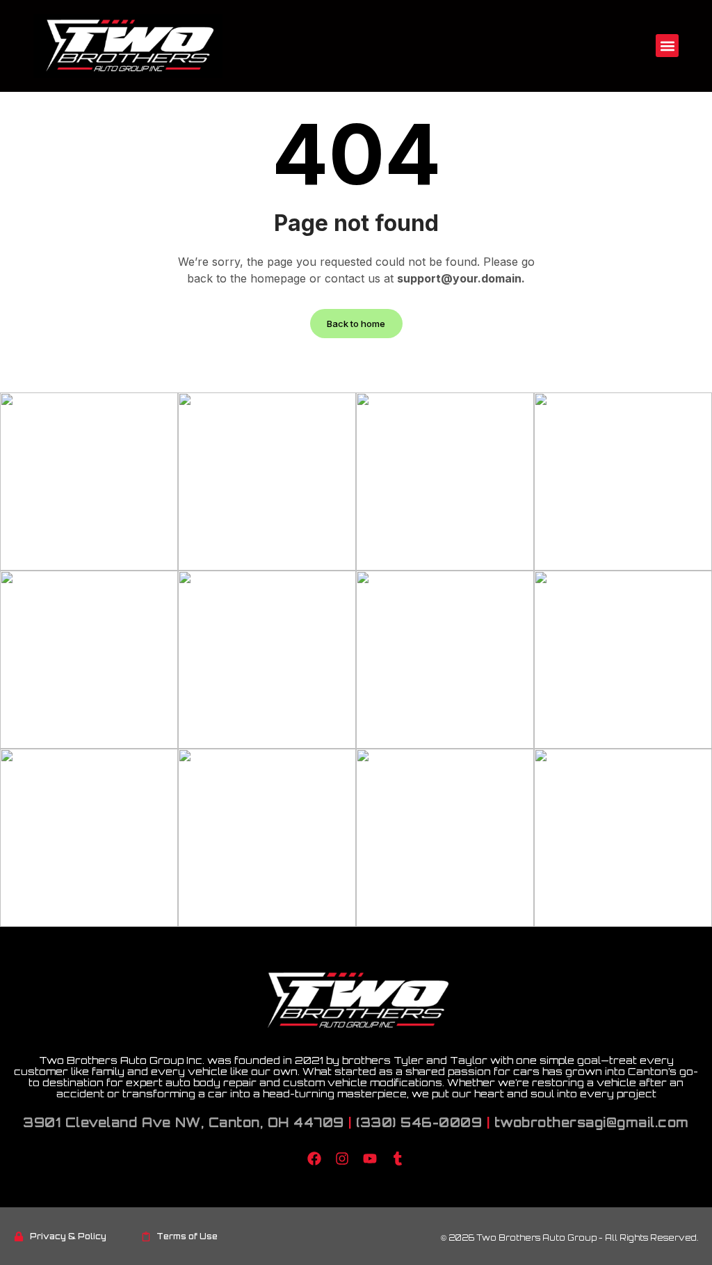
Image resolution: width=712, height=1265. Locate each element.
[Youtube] (370, 1158)
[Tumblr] (398, 1158)
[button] (667, 45)
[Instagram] (342, 1158)
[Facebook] (314, 1158)
